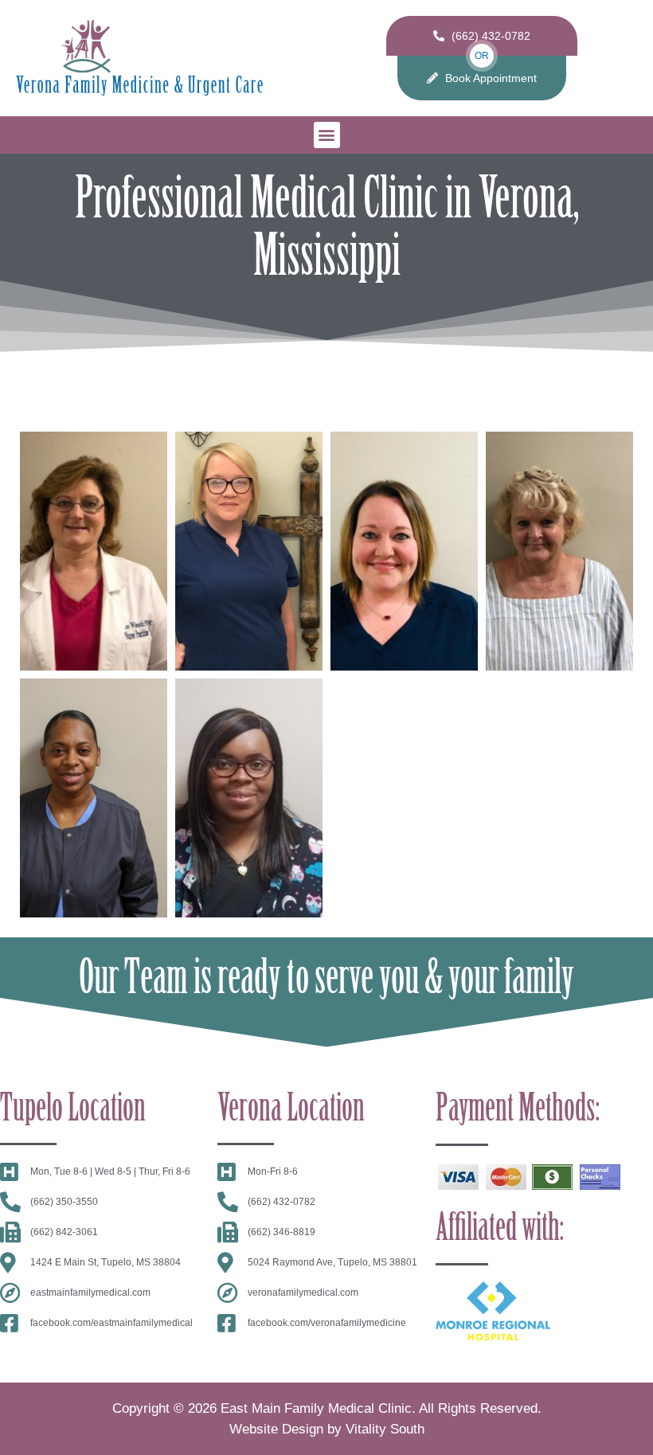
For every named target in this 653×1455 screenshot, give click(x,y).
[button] (327, 135)
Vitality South (385, 1429)
